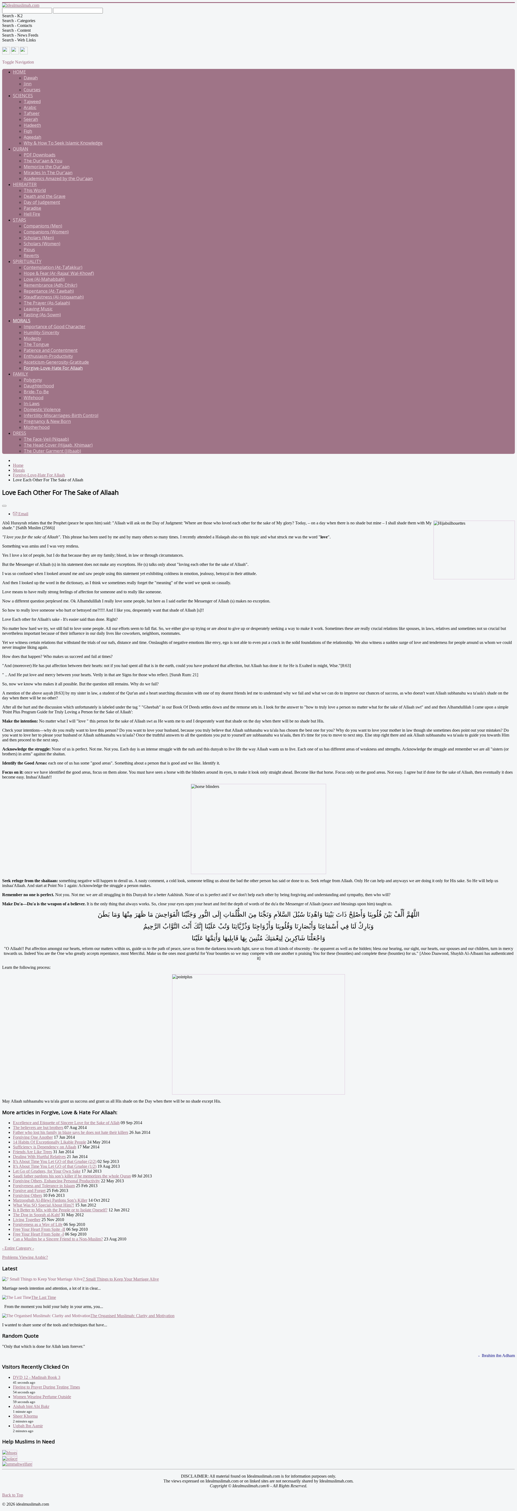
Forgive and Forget (29, 1190)
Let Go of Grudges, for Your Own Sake (47, 1171)
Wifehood (33, 398)
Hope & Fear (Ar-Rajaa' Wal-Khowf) (59, 273)
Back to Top (12, 1495)
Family (20, 374)
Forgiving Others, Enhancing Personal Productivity (56, 1181)
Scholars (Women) (42, 244)
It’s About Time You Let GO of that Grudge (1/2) (54, 1166)
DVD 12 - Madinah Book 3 (36, 1377)
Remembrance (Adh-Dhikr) (50, 285)
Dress (19, 433)
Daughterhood (39, 386)
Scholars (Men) (39, 238)
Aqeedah (32, 137)
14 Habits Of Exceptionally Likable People (49, 1142)
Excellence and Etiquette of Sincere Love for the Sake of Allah (66, 1122)
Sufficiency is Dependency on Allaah (44, 1147)
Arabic (30, 107)
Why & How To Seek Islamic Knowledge (63, 143)
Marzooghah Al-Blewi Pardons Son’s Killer (50, 1200)
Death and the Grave (44, 196)
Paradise (32, 208)
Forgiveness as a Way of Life (37, 1224)
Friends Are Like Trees (32, 1151)
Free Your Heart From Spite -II (39, 1229)
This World (35, 190)
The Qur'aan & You (43, 161)
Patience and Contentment (51, 350)
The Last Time (43, 1297)
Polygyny (33, 380)
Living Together (26, 1219)
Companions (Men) (43, 226)
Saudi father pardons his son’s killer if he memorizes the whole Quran (72, 1176)
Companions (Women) (46, 232)
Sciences (23, 96)
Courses (32, 90)
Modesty (32, 338)
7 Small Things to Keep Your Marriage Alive (121, 1279)
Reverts (31, 255)
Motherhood (37, 427)
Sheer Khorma (25, 1416)
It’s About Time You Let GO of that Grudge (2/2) (54, 1161)
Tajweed (32, 101)
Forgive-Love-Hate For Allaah (53, 368)
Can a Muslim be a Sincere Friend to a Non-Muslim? (58, 1239)
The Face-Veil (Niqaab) (46, 439)
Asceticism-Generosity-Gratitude (56, 362)
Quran (20, 149)
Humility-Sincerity (41, 332)
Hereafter (25, 184)
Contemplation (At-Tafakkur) (53, 267)
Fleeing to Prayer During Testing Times (46, 1387)
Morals (21, 321)
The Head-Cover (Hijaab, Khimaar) (58, 445)
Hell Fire (32, 214)
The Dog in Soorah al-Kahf (36, 1214)
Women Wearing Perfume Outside (42, 1396)
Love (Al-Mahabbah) (44, 279)
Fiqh (28, 131)
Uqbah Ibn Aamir (28, 1426)
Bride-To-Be (36, 392)
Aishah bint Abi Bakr (31, 1406)
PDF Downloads (39, 155)
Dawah (31, 78)
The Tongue (36, 344)
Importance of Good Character (54, 326)
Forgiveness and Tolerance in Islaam (44, 1185)
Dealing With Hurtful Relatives (39, 1156)
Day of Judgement (42, 202)
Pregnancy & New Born (47, 421)
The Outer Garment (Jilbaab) (52, 451)
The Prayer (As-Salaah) (47, 303)
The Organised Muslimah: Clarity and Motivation (132, 1315)
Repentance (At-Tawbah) (49, 291)
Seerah (31, 119)
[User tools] (4, 506)
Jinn (28, 84)
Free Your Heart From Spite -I (38, 1234)
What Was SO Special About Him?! (43, 1205)
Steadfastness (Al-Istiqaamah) (54, 297)
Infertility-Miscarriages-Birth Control (61, 415)
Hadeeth (32, 125)
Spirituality (27, 261)
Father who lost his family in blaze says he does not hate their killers (70, 1132)
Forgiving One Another (33, 1137)
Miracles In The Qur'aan (48, 173)
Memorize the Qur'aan (46, 167)
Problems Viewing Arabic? (25, 1257)
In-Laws (32, 403)
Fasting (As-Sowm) (42, 315)
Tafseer (32, 113)
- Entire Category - (18, 1248)
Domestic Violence (42, 409)
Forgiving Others (27, 1195)
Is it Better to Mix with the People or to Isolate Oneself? (60, 1210)
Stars (19, 220)
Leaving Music (38, 309)
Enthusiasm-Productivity (48, 356)
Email (22, 513)
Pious (29, 250)
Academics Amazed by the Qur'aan (58, 178)
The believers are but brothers (38, 1127)
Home (19, 72)
